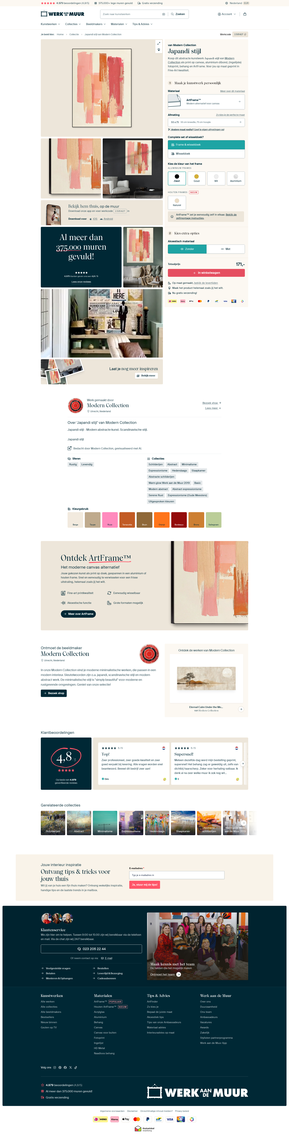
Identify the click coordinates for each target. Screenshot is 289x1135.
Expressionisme (158, 470)
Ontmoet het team (162, 974)
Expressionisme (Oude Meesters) (187, 495)
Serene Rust (156, 495)
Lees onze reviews (81, 281)
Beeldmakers (94, 24)
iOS (95, 219)
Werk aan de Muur (215, 996)
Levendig (86, 464)
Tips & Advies (140, 24)
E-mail (108, 958)
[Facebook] (65, 1068)
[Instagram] (55, 1068)
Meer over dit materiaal (232, 91)
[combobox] (130, 14)
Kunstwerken (49, 24)
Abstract (172, 464)
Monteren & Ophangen (59, 978)
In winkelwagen (209, 273)
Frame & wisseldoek (188, 144)
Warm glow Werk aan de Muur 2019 (169, 483)
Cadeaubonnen (107, 978)
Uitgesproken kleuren (161, 501)
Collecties (71, 24)
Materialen (117, 24)
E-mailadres (136, 868)
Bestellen (103, 968)
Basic (197, 483)
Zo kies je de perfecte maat (230, 114)
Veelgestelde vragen (58, 968)
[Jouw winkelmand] (245, 14)
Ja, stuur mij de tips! (144, 884)
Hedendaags (179, 470)
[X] (70, 1068)
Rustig (73, 464)
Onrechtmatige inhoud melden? (156, 1111)
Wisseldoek (183, 153)
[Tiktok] (76, 1068)
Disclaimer (132, 1111)
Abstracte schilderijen (161, 476)
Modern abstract (158, 489)
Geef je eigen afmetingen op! (197, 129)
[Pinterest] (60, 1068)
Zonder (189, 249)
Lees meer (211, 408)
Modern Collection (184, 45)
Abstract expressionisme (187, 489)
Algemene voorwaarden (112, 1111)
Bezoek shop (210, 403)
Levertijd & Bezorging (110, 973)
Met (228, 249)
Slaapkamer (198, 470)
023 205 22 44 (94, 949)
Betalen (50, 973)
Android (108, 219)
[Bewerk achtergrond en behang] (159, 50)
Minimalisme (189, 464)
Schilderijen (156, 464)
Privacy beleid (182, 1111)
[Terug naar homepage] (62, 13)
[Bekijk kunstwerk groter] (159, 43)
